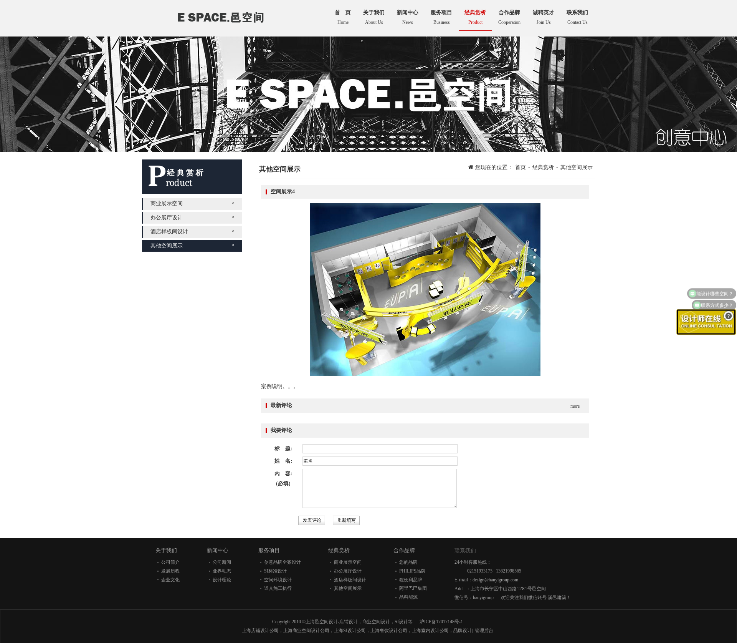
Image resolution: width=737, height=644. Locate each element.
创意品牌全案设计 (282, 562)
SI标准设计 (275, 571)
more (575, 406)
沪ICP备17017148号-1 (441, 621)
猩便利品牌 (410, 580)
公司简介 (170, 562)
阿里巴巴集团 (413, 588)
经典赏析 (543, 167)
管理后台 (484, 630)
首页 (520, 167)
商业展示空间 (166, 203)
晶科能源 (408, 597)
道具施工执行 (278, 588)
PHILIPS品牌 (412, 571)
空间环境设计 (278, 580)
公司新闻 (222, 562)
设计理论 (222, 580)
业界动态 (222, 571)
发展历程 (170, 571)
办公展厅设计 (166, 218)
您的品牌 (408, 562)
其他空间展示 (166, 246)
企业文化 (170, 580)
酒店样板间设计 (169, 231)
